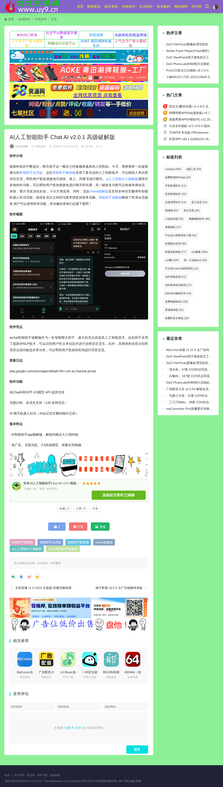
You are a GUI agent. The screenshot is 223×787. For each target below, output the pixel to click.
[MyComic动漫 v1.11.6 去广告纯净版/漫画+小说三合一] (24, 659)
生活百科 (145, 6)
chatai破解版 (99, 191)
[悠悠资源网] (32, 6)
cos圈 (172, 260)
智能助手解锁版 (64, 172)
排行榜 (196, 6)
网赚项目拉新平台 (62, 43)
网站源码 (180, 6)
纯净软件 (128, 6)
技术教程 (163, 6)
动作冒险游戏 (175, 276)
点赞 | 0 (81, 508)
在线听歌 (55, 775)
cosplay (173, 169)
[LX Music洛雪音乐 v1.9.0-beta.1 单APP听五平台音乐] (68, 659)
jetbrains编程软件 (178, 293)
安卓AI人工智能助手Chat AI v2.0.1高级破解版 (52, 483)
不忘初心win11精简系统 (181, 268)
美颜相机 (173, 227)
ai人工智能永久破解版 (122, 179)
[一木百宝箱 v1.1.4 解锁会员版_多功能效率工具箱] (89, 659)
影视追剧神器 (175, 251)
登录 (78, 727)
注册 (67, 727)
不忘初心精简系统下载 (181, 235)
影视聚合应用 (175, 243)
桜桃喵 (171, 210)
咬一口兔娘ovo (195, 260)
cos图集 (199, 251)
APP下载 (42, 775)
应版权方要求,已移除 (119, 495)
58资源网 (96, 35)
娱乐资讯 (111, 6)
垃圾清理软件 (175, 202)
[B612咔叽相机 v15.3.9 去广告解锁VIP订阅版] (111, 659)
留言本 (31, 775)
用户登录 (19, 775)
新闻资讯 (93, 6)
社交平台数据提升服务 (61, 35)
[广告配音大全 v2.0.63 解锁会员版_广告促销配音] (46, 659)
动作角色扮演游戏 (178, 285)
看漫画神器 (174, 309)
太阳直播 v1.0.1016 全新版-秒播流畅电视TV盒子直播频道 (54, 588)
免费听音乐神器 (177, 318)
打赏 (95, 508)
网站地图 (130, 781)
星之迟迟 (199, 202)
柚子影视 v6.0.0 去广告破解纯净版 (119, 588)
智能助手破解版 (110, 197)
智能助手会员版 (30, 172)
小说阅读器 (174, 218)
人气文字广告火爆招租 (27, 43)
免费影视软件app (178, 177)
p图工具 (193, 169)
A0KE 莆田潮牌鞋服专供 (96, 43)
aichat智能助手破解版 (63, 549)
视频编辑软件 (199, 218)
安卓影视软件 (175, 193)
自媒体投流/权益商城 (131, 35)
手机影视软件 (175, 185)
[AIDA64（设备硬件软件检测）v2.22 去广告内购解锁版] (132, 659)
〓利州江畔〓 (27, 35)
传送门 (8, 775)
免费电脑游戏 (176, 301)
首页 (80, 6)
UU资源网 (100, 781)
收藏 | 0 (64, 508)
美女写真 (191, 210)
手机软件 (41, 19)
